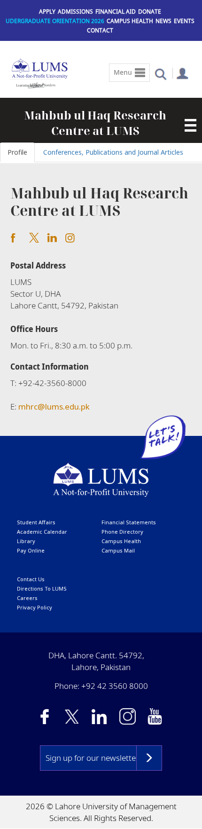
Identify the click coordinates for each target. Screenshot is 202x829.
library (26, 541)
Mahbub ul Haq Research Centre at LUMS (95, 122)
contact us (31, 579)
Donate (149, 12)
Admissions (75, 12)
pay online (31, 550)
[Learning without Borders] (35, 83)
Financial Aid (115, 12)
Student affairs (36, 522)
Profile (17, 152)
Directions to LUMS (42, 588)
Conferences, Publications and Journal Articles (113, 152)
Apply (47, 12)
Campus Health (130, 21)
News (163, 21)
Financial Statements (128, 522)
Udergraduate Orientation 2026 (55, 21)
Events (184, 21)
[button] (160, 73)
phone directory (122, 531)
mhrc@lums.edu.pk (54, 406)
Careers (27, 597)
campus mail (118, 550)
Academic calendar (42, 531)
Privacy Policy (34, 607)
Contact (100, 30)
